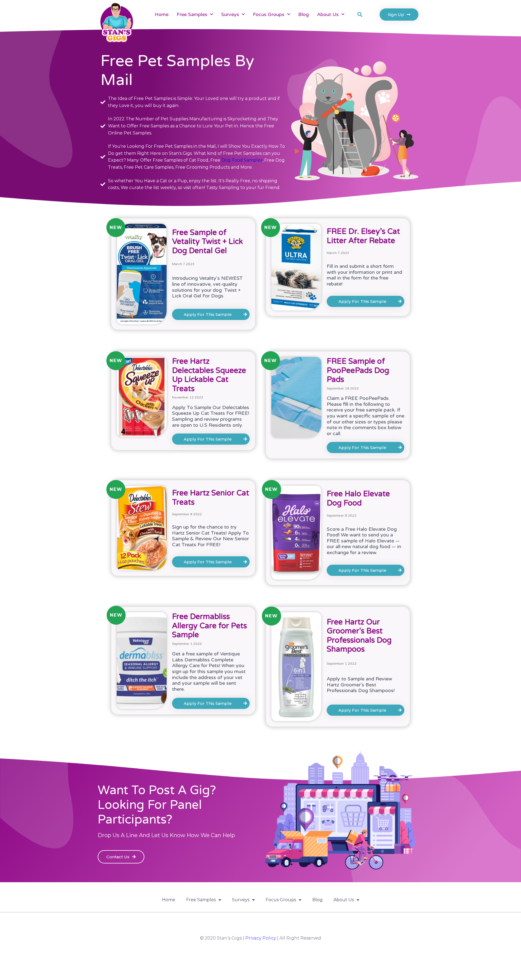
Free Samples (192, 14)
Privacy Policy (260, 938)
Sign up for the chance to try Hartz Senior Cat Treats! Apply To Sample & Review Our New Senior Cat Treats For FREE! (210, 536)
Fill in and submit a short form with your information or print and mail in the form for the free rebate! (364, 275)
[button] (359, 14)
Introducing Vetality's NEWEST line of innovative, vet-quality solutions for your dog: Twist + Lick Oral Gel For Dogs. (207, 287)
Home (162, 14)
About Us (328, 14)
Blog (303, 14)
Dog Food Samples (241, 160)
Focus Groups (268, 14)
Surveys (230, 14)
